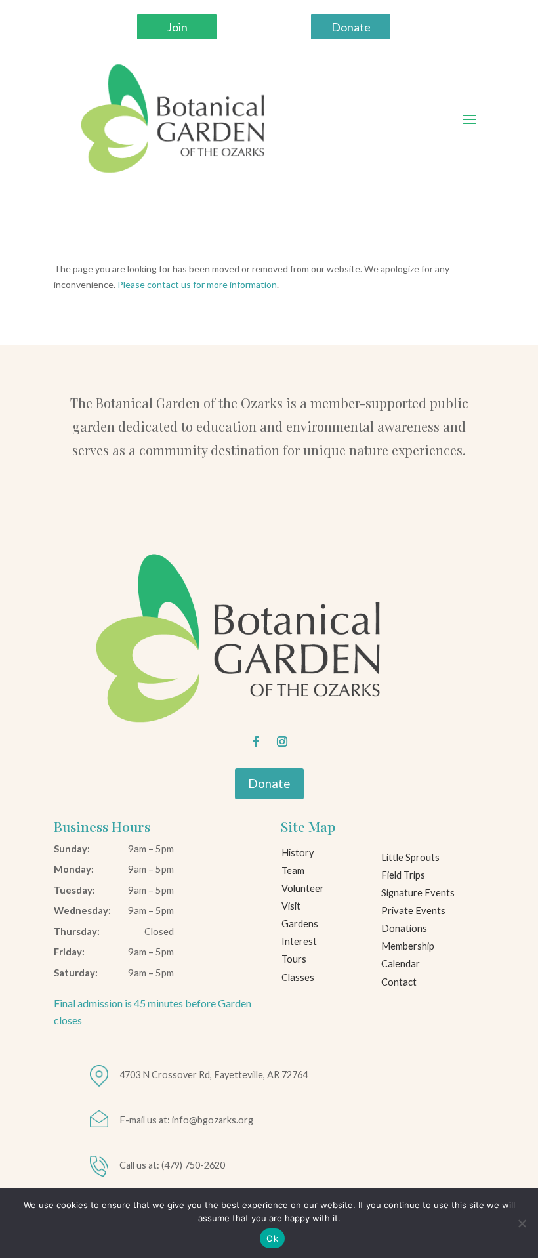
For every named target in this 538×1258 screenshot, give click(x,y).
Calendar (400, 963)
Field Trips (403, 875)
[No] (521, 1223)
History (297, 852)
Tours (293, 959)
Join (177, 27)
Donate (351, 27)
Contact (399, 982)
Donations (404, 928)
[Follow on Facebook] (255, 741)
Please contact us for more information (197, 284)
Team (292, 870)
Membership (407, 946)
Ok (272, 1238)
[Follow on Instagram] (282, 741)
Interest (299, 941)
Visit (290, 906)
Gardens (299, 923)
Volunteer (302, 888)
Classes (297, 977)
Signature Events (418, 892)
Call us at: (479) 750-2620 (172, 1165)
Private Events (413, 910)
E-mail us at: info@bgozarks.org (186, 1119)
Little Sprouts (410, 857)
